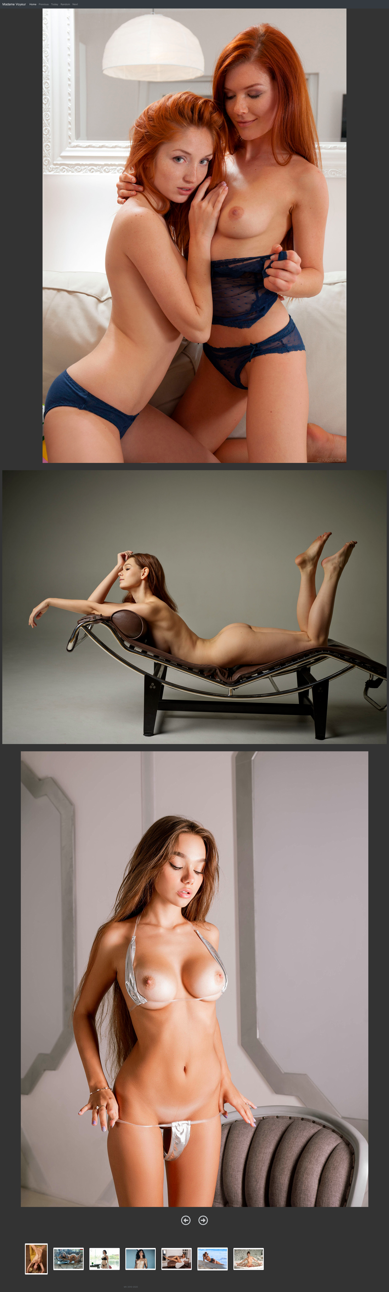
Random (65, 4)
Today (54, 4)
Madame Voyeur (14, 4)
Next (75, 4)
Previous (44, 4)
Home (33, 4)
